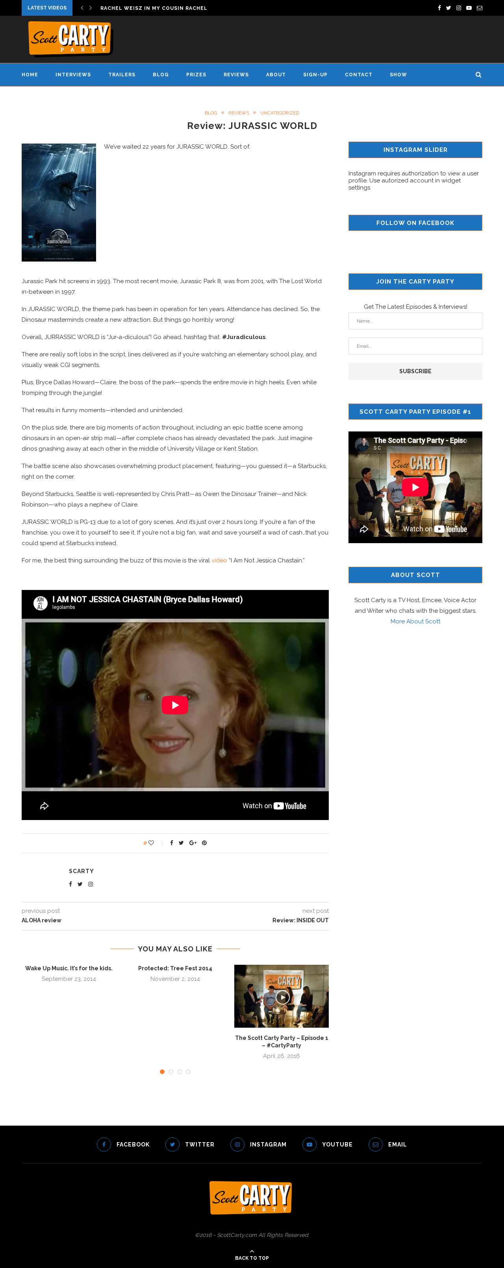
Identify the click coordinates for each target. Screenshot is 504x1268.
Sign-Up (315, 74)
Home (30, 74)
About (276, 74)
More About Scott (415, 621)
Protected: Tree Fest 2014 (175, 968)
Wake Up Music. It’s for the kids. (69, 968)
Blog (161, 74)
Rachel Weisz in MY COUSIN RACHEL (154, 8)
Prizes (196, 74)
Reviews (236, 74)
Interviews (73, 74)
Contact (358, 74)
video (219, 560)
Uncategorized (279, 113)
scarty (81, 871)
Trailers (121, 74)
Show (398, 74)
